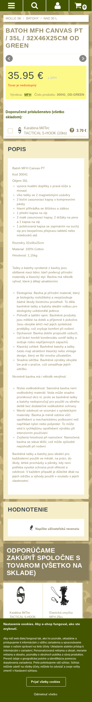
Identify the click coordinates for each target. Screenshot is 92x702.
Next (82, 58)
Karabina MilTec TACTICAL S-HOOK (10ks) (23, 617)
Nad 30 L (50, 18)
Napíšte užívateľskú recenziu (57, 529)
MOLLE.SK (13, 18)
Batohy (32, 18)
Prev (9, 58)
